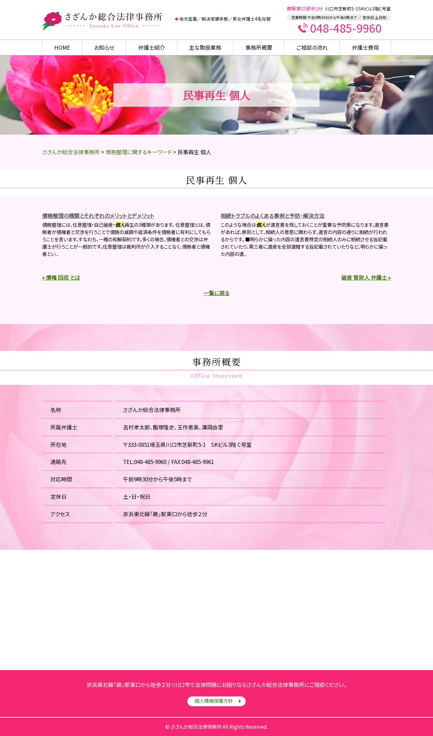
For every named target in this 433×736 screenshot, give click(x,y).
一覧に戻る (216, 293)
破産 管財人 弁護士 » (366, 277)
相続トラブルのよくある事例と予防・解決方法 (273, 215)
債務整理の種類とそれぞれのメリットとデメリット (98, 215)
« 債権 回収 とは (61, 277)
